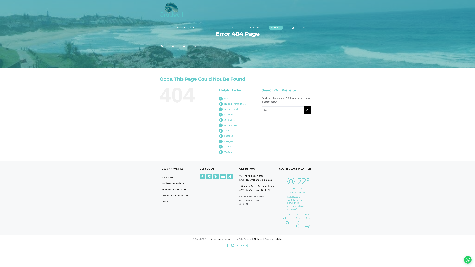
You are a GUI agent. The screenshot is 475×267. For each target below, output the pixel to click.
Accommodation (232, 109)
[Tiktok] (230, 176)
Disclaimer (258, 239)
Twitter (227, 146)
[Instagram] (209, 176)
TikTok (227, 130)
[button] (195, 46)
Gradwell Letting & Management (221, 239)
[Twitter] (216, 176)
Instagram (229, 141)
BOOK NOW (230, 125)
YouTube (228, 152)
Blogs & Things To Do (235, 104)
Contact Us (229, 120)
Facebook (229, 136)
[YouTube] (223, 176)
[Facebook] (202, 176)
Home (227, 98)
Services (228, 114)
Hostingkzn (278, 239)
